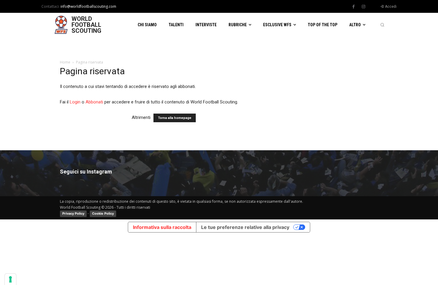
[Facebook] (354, 7)
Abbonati (94, 102)
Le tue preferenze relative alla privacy (245, 227)
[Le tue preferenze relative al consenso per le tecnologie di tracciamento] (10, 279)
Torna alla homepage (174, 118)
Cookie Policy (103, 213)
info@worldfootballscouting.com (88, 6)
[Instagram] (363, 7)
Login (75, 102)
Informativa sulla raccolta (162, 227)
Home (65, 62)
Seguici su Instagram (86, 171)
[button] (382, 25)
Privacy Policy (73, 213)
